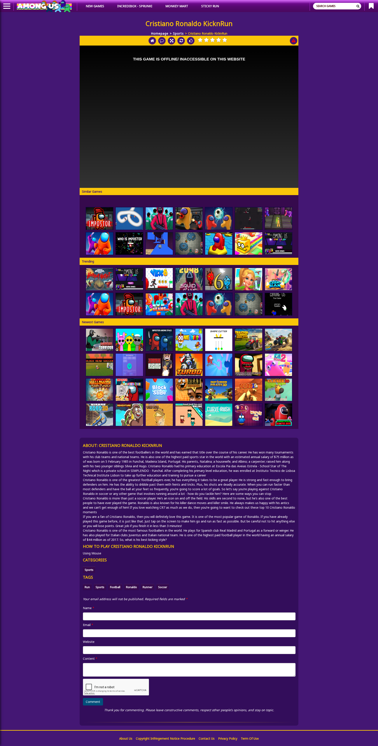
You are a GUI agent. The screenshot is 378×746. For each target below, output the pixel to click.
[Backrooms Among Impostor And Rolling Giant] (248, 365)
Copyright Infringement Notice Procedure (165, 738)
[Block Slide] (159, 390)
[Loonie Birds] (189, 340)
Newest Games (93, 322)
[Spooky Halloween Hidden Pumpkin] (99, 390)
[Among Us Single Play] (278, 304)
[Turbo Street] (189, 365)
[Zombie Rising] (159, 365)
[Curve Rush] (218, 415)
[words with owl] (248, 415)
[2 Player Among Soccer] (218, 218)
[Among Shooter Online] (189, 218)
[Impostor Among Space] (159, 340)
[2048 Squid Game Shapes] (189, 279)
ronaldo (131, 587)
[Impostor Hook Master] (218, 365)
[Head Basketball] (189, 390)
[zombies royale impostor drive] (278, 415)
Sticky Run (210, 6)
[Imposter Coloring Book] (129, 390)
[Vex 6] (159, 279)
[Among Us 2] (278, 243)
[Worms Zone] (129, 218)
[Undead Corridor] (99, 340)
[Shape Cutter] (218, 340)
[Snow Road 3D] (99, 415)
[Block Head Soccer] (99, 365)
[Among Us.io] (99, 243)
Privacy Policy (227, 738)
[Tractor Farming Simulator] (248, 340)
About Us (125, 738)
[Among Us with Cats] (248, 218)
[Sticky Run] (159, 243)
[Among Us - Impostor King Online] (189, 243)
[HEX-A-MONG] (218, 243)
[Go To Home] (152, 40)
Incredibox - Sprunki (134, 6)
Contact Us (207, 738)
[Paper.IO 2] (248, 243)
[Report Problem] (293, 40)
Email (88, 625)
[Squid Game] (159, 218)
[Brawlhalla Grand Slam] (278, 279)
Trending (88, 261)
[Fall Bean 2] (278, 365)
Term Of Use (250, 738)
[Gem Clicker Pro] (129, 365)
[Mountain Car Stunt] (278, 340)
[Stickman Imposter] (278, 218)
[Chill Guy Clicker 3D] (278, 390)
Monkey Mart (176, 6)
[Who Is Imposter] (129, 243)
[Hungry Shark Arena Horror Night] (99, 279)
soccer (162, 587)
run (87, 587)
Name (88, 608)
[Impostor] (99, 218)
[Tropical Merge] (248, 279)
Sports (178, 33)
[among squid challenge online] (189, 415)
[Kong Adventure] (129, 415)
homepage (159, 33)
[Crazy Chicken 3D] (218, 390)
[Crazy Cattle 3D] (248, 390)
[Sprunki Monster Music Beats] (129, 340)
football (115, 587)
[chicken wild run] (159, 415)
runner (147, 587)
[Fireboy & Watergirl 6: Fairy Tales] (218, 279)
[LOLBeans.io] (159, 304)
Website (88, 642)
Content (90, 658)
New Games (95, 6)
